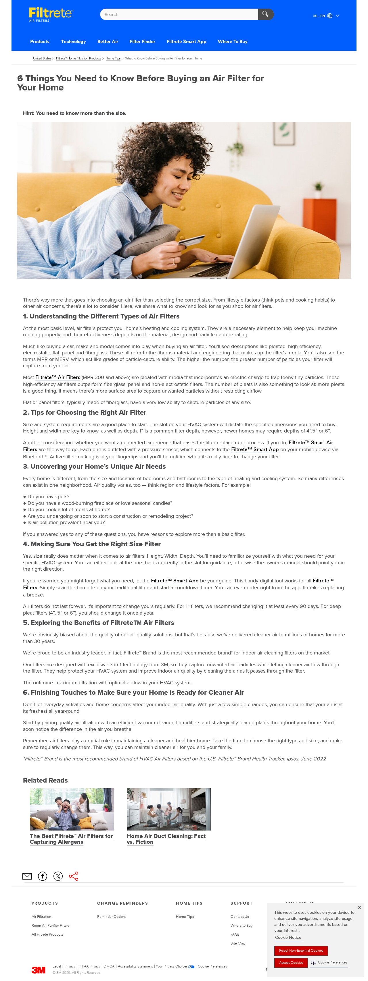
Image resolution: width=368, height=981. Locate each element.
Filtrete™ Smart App (255, 450)
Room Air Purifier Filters (51, 926)
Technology (73, 42)
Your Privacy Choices (171, 966)
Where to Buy (242, 926)
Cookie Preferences (212, 966)
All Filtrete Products (47, 934)
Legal (57, 966)
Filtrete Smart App (186, 42)
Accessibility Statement (135, 966)
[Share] (73, 876)
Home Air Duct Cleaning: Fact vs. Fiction (166, 839)
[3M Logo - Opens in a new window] (51, 14)
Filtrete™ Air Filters (57, 378)
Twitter (58, 876)
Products (39, 42)
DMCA (109, 966)
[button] (329, 963)
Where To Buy (233, 42)
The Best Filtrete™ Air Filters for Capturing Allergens (71, 839)
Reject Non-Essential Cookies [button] (301, 951)
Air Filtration (41, 917)
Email (27, 876)
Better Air (107, 42)
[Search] (266, 14)
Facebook (42, 876)
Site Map (238, 943)
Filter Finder (142, 42)
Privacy (69, 966)
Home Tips (185, 917)
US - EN (319, 16)
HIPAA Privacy (89, 966)
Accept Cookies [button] (291, 963)
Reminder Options (111, 917)
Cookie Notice (288, 938)
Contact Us (240, 917)
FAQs (235, 934)
